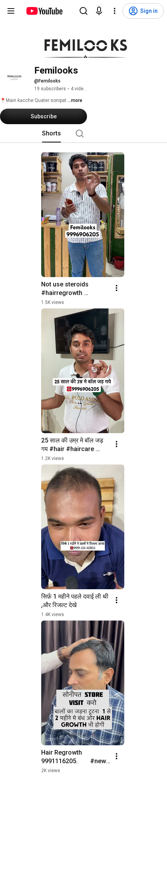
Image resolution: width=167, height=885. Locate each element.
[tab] (51, 133)
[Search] (83, 11)
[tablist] (83, 133)
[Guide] (11, 11)
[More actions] (116, 288)
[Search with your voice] (99, 11)
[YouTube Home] (44, 11)
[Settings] (114, 11)
